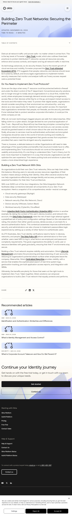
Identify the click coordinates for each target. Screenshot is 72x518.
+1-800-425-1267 (45, 465)
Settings (14, 511)
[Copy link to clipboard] (26, 290)
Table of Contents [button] (9, 43)
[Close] (69, 498)
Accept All (57, 511)
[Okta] (7, 8)
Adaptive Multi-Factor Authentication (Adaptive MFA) (29, 211)
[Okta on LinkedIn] (11, 483)
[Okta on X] (7, 483)
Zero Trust (31, 56)
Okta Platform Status (9, 451)
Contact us (9, 472)
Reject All (36, 511)
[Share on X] (33, 290)
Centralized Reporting (35, 259)
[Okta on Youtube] (2, 483)
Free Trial (5, 425)
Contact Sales (6, 429)
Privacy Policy (36, 504)
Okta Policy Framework (22, 216)
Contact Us (5, 447)
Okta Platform (6, 413)
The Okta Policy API (29, 236)
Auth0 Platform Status (9, 455)
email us (32, 465)
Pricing (4, 421)
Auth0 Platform (7, 417)
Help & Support (7, 443)
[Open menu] (67, 8)
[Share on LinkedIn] (30, 290)
